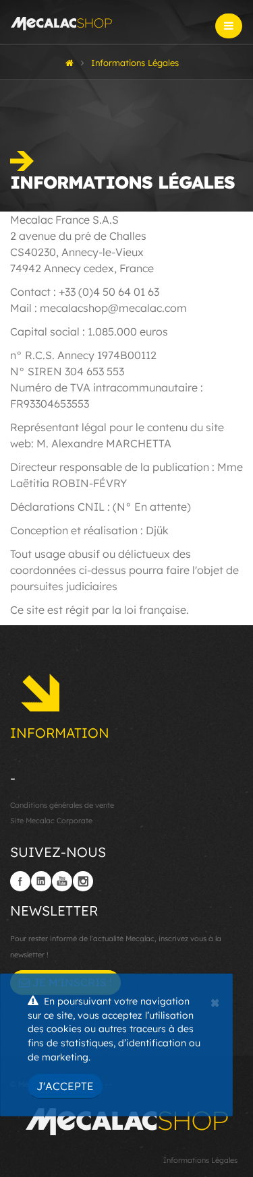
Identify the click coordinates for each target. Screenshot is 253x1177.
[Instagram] (83, 881)
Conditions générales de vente (62, 805)
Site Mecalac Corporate (51, 820)
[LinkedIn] (41, 881)
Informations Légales (200, 1160)
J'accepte (65, 1086)
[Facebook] (20, 881)
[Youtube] (62, 881)
